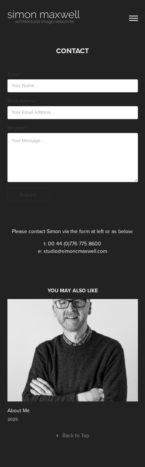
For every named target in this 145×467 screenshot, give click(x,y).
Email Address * (22, 101)
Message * (17, 128)
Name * (14, 74)
